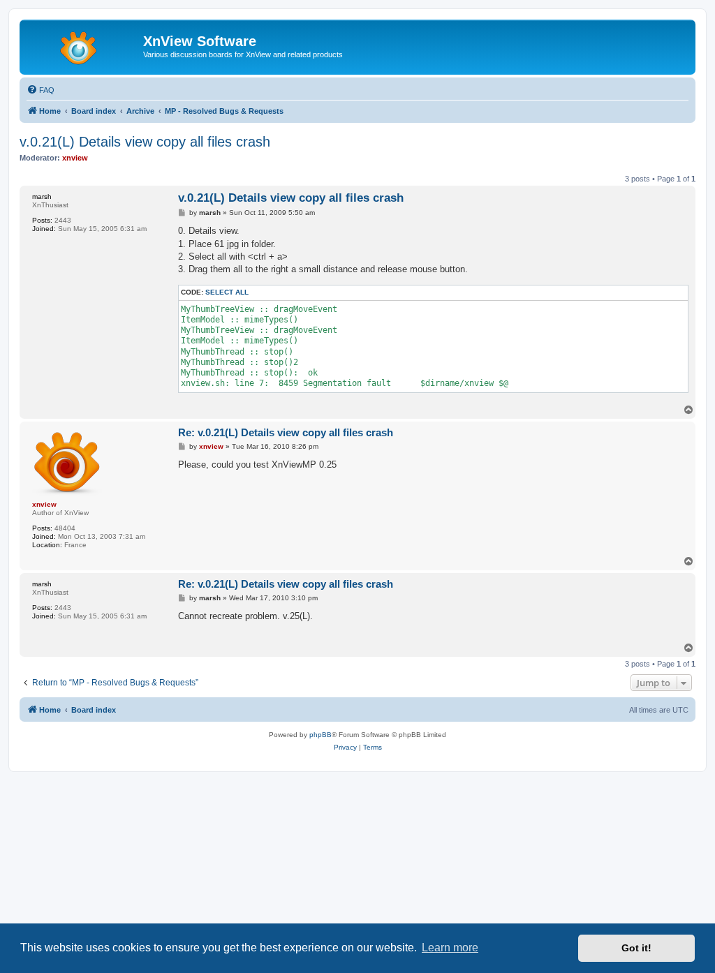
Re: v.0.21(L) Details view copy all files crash (285, 432)
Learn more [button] (450, 947)
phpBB (320, 734)
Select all (227, 292)
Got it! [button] (636, 947)
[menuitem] (40, 90)
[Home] (83, 45)
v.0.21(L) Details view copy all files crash (145, 141)
